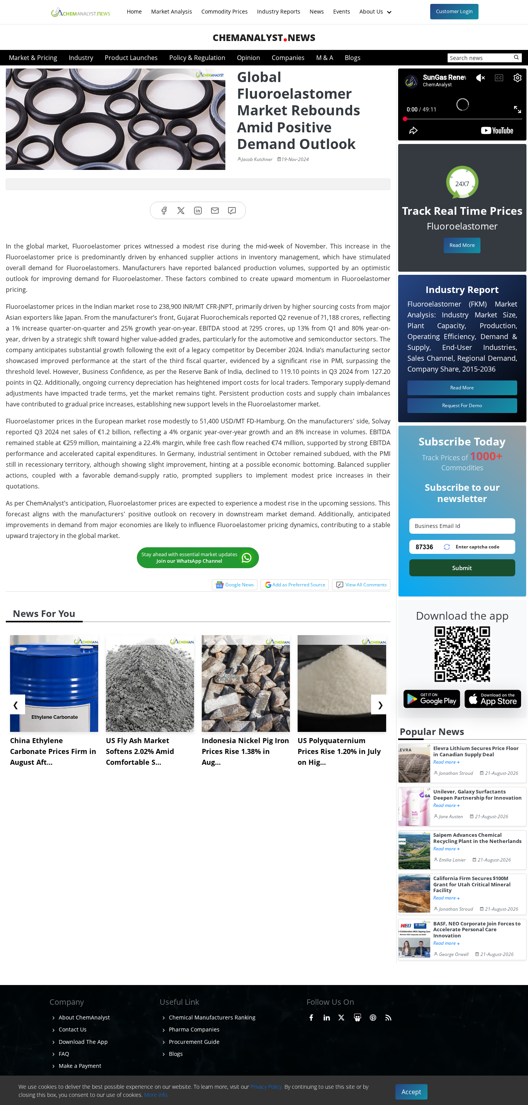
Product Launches (131, 57)
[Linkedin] (197, 210)
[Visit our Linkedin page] (326, 1016)
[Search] (517, 57)
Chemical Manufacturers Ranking (211, 1017)
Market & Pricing (33, 57)
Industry (81, 57)
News (317, 7)
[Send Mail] (214, 210)
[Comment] (231, 210)
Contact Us (72, 1029)
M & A (324, 57)
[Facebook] (163, 210)
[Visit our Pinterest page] (373, 1016)
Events (341, 7)
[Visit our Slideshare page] (357, 1016)
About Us (372, 7)
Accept (411, 1092)
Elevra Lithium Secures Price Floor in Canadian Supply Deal (476, 751)
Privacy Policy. (266, 1086)
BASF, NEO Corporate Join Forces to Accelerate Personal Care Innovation (477, 930)
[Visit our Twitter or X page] (341, 1016)
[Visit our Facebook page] (311, 1016)
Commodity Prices (224, 7)
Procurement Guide (193, 1041)
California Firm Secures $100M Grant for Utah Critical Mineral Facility (472, 884)
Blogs (353, 57)
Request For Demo (462, 405)
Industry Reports (278, 7)
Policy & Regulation (197, 57)
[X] (180, 210)
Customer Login (454, 11)
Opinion (248, 57)
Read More (462, 245)
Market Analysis (171, 7)
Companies (288, 57)
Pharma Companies (193, 1029)
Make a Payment (79, 1065)
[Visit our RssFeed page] (388, 1016)
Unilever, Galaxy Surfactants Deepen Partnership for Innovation (477, 795)
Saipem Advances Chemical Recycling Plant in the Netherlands (477, 838)
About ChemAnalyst (83, 1017)
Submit (462, 568)
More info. (156, 1094)
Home (134, 7)
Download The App (82, 1041)
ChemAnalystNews (264, 37)
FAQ (63, 1053)
